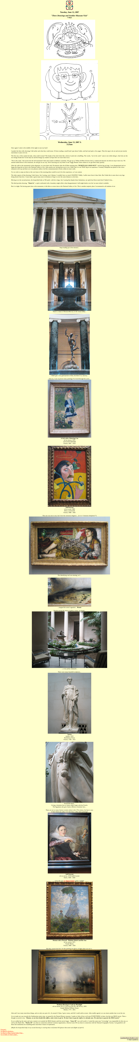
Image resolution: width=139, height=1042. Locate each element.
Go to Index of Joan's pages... (9, 1034)
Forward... (4, 1029)
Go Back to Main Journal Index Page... (12, 1033)
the (69, 881)
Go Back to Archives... (7, 1031)
